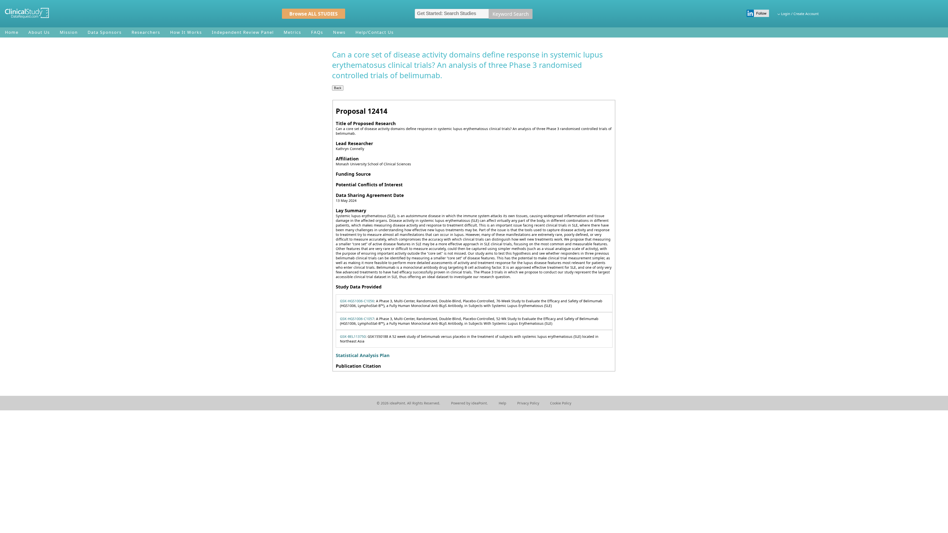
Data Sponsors (105, 32)
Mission (69, 32)
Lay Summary (351, 210)
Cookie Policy (560, 403)
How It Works (186, 32)
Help (502, 403)
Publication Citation (358, 366)
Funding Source (353, 174)
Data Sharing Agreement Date (370, 195)
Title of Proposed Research (366, 123)
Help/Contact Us (375, 32)
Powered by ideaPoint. (469, 403)
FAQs (317, 32)
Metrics (292, 32)
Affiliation (347, 159)
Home (12, 32)
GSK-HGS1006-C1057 (357, 318)
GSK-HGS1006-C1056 (357, 301)
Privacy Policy (528, 403)
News (339, 32)
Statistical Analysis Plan (363, 355)
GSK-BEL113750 (353, 336)
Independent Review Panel (243, 32)
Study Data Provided (359, 287)
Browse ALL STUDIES (313, 13)
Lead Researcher (354, 143)
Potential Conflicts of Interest (369, 185)
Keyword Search (511, 14)
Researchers (146, 32)
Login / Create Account (800, 13)
